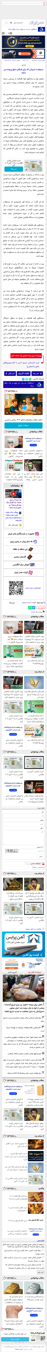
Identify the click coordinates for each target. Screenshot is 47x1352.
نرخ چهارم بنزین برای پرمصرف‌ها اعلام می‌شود (24, 1073)
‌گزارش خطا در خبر (41, 608)
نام (43, 812)
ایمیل (42, 820)
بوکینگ (34, 867)
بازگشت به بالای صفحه (33, 929)
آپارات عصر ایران (21, 572)
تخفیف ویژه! (15, 1339)
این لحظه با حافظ (20, 549)
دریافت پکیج (23, 425)
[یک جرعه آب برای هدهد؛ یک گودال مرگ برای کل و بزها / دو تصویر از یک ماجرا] (13, 493)
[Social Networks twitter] (26, 379)
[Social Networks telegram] (23, 379)
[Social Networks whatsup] (30, 379)
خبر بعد (36, 373)
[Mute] (10, 412)
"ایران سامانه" (19, 1349)
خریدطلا (14, 169)
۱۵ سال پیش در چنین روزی (21, 541)
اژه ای (33, 612)
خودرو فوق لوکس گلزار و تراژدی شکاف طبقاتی (24, 1053)
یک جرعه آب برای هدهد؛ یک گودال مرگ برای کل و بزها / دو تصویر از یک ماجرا (13, 504)
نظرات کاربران (23, 373)
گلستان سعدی (20, 557)
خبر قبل (11, 373)
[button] (8, 33)
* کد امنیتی (40, 847)
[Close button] (45, 1329)
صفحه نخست (41, 60)
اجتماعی (34, 60)
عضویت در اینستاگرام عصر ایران (21, 533)
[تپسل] (5, 391)
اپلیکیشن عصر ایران (32, 588)
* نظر (42, 828)
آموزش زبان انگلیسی (21, 564)
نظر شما (41, 808)
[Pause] (7, 412)
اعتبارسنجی (41, 867)
